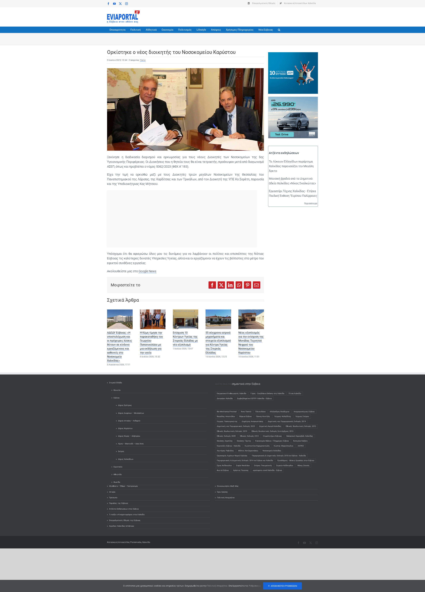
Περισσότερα (310, 203)
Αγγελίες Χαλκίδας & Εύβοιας (121, 526)
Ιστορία (112, 492)
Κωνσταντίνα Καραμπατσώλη (257, 446)
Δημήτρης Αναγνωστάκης (252, 421)
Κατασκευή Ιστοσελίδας (118, 542)
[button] (279, 30)
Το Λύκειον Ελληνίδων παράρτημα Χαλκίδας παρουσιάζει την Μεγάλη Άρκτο (291, 166)
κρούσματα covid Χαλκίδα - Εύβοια (267, 470)
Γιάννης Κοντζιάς (263, 416)
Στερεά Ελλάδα (115, 383)
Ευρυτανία (118, 467)
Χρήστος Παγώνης (241, 470)
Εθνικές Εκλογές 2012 (249, 436)
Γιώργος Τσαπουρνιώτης (227, 421)
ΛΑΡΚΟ (301, 446)
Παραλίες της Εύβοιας (118, 503)
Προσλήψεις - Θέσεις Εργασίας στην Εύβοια (295, 460)
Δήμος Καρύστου (125, 428)
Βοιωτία (117, 390)
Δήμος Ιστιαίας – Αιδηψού (129, 421)
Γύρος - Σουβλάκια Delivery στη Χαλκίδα (267, 393)
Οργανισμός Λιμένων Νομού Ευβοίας (232, 456)
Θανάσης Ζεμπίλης (225, 441)
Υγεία (142, 60)
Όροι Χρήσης (222, 492)
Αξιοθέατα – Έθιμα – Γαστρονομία (123, 486)
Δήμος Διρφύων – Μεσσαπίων (131, 413)
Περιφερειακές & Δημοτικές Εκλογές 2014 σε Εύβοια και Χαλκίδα (245, 460)
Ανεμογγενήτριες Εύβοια (304, 412)
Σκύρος (121, 451)
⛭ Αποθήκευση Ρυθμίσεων (282, 586)
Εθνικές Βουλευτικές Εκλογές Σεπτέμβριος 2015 (273, 431)
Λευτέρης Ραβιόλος (225, 451)
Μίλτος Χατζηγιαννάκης (248, 451)
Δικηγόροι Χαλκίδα (225, 398)
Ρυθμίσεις (254, 586)
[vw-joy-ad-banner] (293, 54)
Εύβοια (116, 398)
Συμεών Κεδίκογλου (284, 465)
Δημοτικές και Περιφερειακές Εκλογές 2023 (236, 426)
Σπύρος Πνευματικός (263, 465)
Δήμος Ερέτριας (125, 405)
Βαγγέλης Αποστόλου (226, 416)
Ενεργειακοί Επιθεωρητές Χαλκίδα (231, 393)
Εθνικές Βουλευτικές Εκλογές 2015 (301, 426)
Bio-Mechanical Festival (227, 412)
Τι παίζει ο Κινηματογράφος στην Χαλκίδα (126, 515)
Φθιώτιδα (118, 474)
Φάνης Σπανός (303, 465)
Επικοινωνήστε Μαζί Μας (228, 486)
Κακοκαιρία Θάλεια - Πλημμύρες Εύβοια (272, 441)
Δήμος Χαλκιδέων (125, 459)
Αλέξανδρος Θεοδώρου (279, 412)
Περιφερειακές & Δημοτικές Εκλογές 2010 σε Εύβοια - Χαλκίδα (279, 456)
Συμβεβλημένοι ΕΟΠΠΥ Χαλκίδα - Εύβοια (254, 398)
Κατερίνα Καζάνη (300, 441)
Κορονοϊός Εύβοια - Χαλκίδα (228, 446)
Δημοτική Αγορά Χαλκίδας (270, 426)
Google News (147, 271)
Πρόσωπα (113, 498)
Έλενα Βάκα (260, 412)
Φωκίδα (117, 482)
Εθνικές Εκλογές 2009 (226, 436)
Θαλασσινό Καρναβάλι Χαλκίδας (299, 436)
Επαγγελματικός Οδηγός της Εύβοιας (125, 520)
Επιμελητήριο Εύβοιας (272, 436)
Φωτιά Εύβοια (223, 470)
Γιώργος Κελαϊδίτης (282, 416)
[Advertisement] (257, 15)
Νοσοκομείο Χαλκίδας (272, 451)
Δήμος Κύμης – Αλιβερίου (129, 436)
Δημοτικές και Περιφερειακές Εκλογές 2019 (287, 421)
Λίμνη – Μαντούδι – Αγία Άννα (131, 444)
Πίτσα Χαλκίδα (296, 393)
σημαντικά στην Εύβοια (246, 383)
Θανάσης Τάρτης (244, 441)
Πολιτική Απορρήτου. (217, 586)
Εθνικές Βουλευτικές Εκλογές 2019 (232, 431)
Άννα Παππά (246, 412)
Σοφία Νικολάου (243, 465)
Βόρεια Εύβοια (245, 416)
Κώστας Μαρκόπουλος (283, 446)
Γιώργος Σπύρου (302, 416)
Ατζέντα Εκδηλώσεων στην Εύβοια (124, 509)
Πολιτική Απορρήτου (226, 498)
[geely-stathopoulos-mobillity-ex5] (293, 99)
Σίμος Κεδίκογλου (224, 465)
